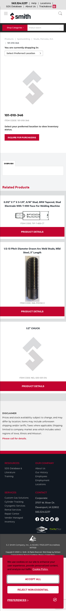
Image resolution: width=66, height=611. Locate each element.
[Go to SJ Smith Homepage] (20, 16)
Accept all (33, 579)
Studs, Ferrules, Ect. (43, 39)
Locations (45, 3)
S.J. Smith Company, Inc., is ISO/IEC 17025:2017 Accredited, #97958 (33, 546)
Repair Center (12, 513)
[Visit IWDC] (41, 529)
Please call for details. (14, 438)
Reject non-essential (33, 589)
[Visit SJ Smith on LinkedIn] (42, 519)
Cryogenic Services (15, 505)
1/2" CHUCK (33, 328)
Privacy (41, 555)
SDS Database (14, 6)
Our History (41, 472)
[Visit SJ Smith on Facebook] (37, 519)
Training (9, 476)
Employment (42, 480)
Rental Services (13, 509)
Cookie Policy (50, 555)
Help (34, 3)
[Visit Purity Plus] (55, 529)
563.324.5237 (19, 3)
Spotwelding (23, 39)
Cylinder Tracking (14, 501)
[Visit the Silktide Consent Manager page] (55, 599)
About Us (30, 6)
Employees (41, 476)
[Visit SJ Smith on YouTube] (47, 519)
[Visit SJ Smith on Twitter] (52, 519)
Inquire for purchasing (22, 137)
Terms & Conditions (30, 555)
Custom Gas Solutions (17, 497)
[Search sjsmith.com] (60, 28)
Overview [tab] (9, 163)
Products (9, 39)
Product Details (32, 231)
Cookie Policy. (40, 569)
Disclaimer (9, 413)
